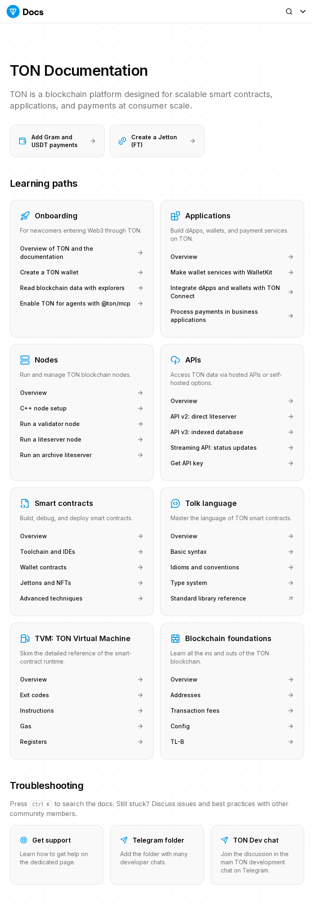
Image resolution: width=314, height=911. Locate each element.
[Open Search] (289, 11)
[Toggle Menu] (303, 11)
